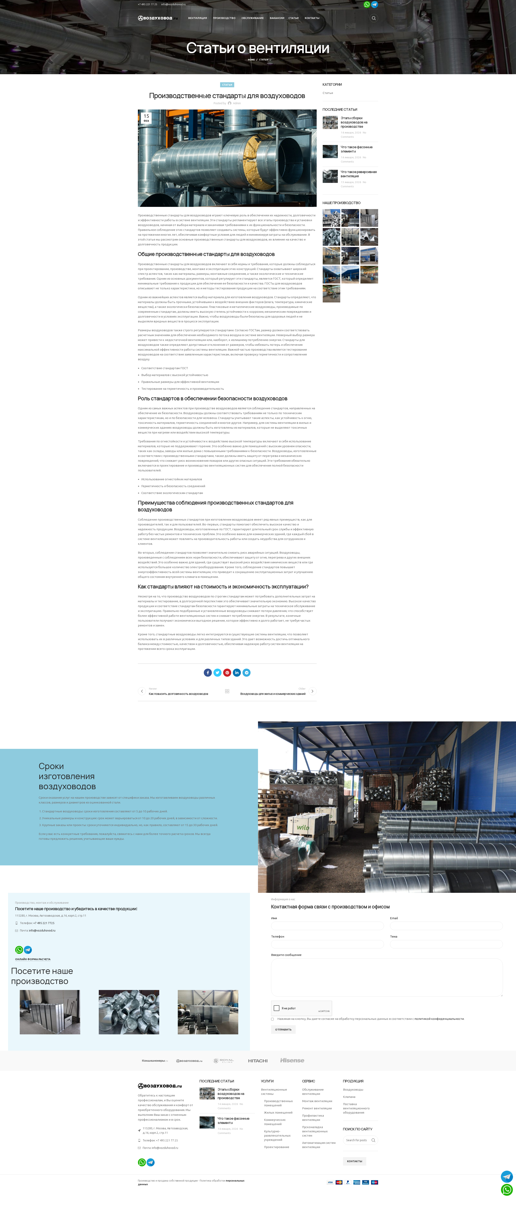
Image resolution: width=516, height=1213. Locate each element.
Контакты (354, 1161)
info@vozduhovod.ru (173, 4)
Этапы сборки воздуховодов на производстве (354, 122)
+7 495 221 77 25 (147, 4)
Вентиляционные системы (274, 1091)
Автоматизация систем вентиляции (319, 1145)
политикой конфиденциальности (439, 1018)
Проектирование (276, 1147)
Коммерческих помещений (275, 1122)
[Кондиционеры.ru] (155, 1060)
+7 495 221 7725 (43, 923)
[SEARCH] (373, 1140)
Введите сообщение (286, 955)
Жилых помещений (278, 1112)
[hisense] (292, 1060)
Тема (393, 936)
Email (394, 918)
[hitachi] (258, 1061)
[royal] (224, 1061)
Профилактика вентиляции (313, 1117)
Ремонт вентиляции (317, 1108)
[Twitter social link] (217, 673)
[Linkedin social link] (237, 673)
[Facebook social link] (208, 673)
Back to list (227, 691)
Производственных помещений (278, 1103)
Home (251, 59)
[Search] (374, 18)
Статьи (263, 59)
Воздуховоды (353, 1089)
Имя (274, 918)
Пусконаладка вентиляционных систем (315, 1131)
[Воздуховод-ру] (189, 1060)
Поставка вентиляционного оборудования (356, 1108)
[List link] (166, 1140)
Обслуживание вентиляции (313, 1091)
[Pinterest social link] (227, 673)
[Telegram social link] (246, 673)
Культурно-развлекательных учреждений (277, 1135)
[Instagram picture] (331, 218)
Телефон (277, 936)
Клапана (349, 1096)
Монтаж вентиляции (317, 1101)
